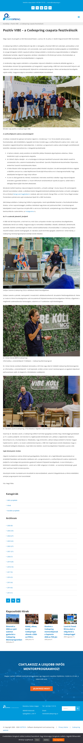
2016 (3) (10, 577)
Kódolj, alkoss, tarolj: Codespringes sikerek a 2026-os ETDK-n (31, 631)
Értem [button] (37, 740)
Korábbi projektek (13, 511)
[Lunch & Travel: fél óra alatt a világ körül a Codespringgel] (70, 615)
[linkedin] (18, 601)
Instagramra (30, 211)
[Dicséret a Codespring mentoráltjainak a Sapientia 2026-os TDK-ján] (51, 615)
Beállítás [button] (46, 740)
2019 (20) (10, 562)
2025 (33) (10, 531)
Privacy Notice (63, 727)
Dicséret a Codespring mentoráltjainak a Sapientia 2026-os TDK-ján (51, 631)
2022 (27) (10, 546)
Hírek (9, 505)
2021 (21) (10, 551)
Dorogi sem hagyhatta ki (21, 194)
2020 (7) (10, 557)
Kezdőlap (6, 24)
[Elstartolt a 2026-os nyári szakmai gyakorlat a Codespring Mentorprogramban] (12, 615)
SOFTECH (23, 727)
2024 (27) (10, 536)
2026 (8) (10, 526)
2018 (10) (10, 567)
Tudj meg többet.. (58, 740)
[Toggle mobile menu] (79, 17)
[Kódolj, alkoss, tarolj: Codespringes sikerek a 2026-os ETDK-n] (31, 615)
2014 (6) (10, 588)
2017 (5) (10, 572)
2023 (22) (10, 541)
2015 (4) (10, 582)
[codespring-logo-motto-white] (11, 706)
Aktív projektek (12, 500)
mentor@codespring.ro (53, 2)
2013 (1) (10, 593)
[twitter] (13, 601)
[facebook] (8, 601)
